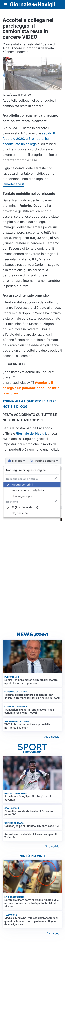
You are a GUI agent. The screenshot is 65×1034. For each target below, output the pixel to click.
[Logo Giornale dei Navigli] (32, 5)
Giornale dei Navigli (31, 433)
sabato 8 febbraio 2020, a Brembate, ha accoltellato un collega (29, 138)
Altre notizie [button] (52, 736)
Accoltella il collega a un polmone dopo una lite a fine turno (31, 388)
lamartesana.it (13, 184)
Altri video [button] (53, 933)
